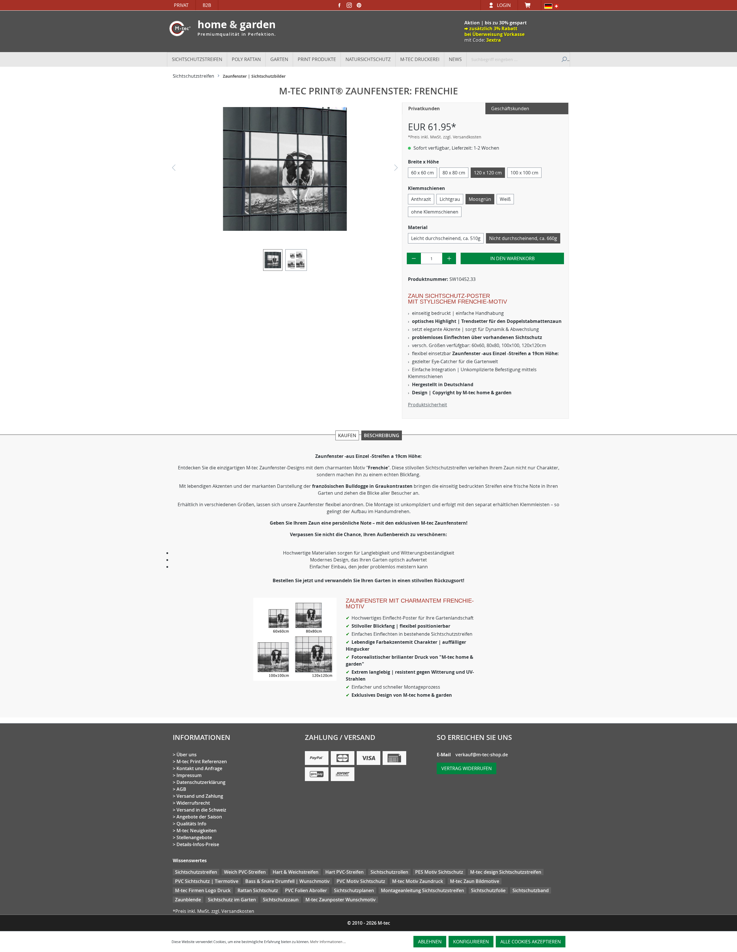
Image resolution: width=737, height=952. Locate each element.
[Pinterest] (359, 5)
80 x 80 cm (453, 173)
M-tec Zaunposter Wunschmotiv (340, 899)
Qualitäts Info (191, 823)
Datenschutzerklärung (200, 782)
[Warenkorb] (529, 5)
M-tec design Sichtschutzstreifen (505, 872)
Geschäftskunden (510, 108)
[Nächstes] (396, 169)
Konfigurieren (471, 941)
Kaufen (347, 435)
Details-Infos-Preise (197, 844)
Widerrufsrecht (193, 803)
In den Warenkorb (512, 258)
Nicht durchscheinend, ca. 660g (523, 238)
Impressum (189, 775)
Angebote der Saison (199, 817)
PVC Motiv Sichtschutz (361, 881)
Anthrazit (421, 199)
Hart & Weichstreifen (295, 872)
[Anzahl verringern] (414, 258)
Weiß (505, 199)
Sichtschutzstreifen (196, 872)
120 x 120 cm (488, 173)
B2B (207, 5)
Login (504, 5)
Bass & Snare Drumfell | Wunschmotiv (287, 881)
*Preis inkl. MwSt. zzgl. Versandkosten (444, 137)
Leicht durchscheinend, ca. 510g (445, 238)
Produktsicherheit (427, 404)
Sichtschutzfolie (488, 890)
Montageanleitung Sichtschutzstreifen (422, 890)
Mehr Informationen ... (328, 941)
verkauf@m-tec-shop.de (481, 754)
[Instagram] (349, 5)
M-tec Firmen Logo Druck (203, 890)
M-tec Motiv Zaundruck (417, 881)
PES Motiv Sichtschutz (439, 872)
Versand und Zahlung (199, 796)
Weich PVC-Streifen (245, 872)
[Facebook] (339, 5)
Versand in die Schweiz (201, 810)
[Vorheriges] (173, 169)
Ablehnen (430, 941)
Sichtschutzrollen (389, 872)
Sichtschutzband (530, 890)
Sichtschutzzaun (281, 899)
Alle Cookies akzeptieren (530, 941)
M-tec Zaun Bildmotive (474, 881)
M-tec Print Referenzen (201, 761)
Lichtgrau (450, 199)
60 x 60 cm (422, 173)
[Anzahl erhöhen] (449, 258)
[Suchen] (563, 59)
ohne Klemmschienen (434, 212)
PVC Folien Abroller (306, 890)
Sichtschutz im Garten (232, 899)
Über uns (186, 754)
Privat (181, 5)
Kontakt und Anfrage (199, 768)
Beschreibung (381, 435)
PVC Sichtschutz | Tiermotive (206, 881)
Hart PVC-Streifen (344, 872)
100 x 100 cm (524, 173)
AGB (181, 789)
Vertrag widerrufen (466, 768)
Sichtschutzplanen (354, 890)
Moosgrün (480, 199)
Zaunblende (188, 899)
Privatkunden (424, 108)
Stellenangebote (194, 837)
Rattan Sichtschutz (258, 890)
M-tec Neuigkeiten (196, 830)
